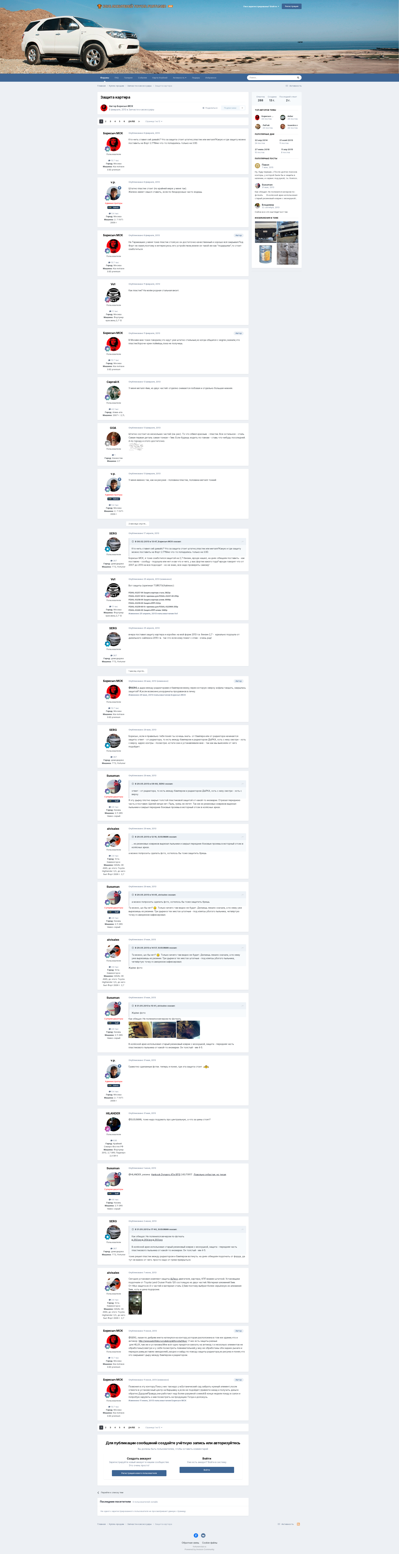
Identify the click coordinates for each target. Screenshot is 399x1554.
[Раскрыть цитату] (133, 541)
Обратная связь (190, 1542)
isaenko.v (293, 125)
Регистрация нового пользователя (139, 1473)
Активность (179, 77)
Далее (131, 121)
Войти (207, 1470)
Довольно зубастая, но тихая (210, 1174)
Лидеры (196, 77)
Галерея (128, 77)
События (142, 77)
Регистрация (291, 6)
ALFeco (174, 1278)
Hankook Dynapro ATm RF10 (165, 1174)
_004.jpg (147, 1239)
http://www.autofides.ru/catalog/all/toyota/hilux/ (163, 1341)
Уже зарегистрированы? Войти (260, 6)
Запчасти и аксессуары (141, 109)
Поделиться (210, 108)
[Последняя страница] (139, 121)
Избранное (210, 77)
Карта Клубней (159, 77)
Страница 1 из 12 (153, 121)
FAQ (117, 77)
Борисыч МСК (269, 116)
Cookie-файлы (209, 1542)
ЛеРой (266, 125)
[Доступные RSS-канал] (298, 1524)
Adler (290, 116)
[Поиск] (298, 77)
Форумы (104, 77)
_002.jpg (137, 1239)
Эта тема (286, 77)
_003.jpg (158, 1239)
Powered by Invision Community (199, 1549)
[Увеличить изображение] (154, 907)
